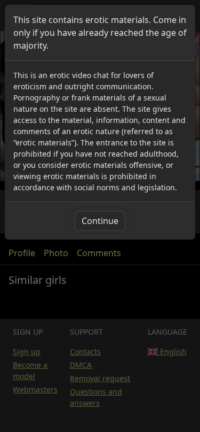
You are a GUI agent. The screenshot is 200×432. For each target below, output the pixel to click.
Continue (100, 221)
